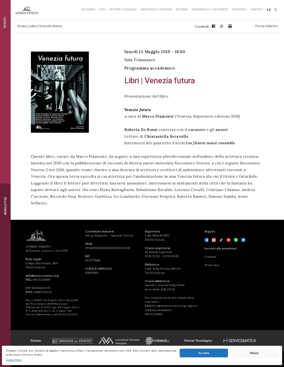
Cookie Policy (14, 360)
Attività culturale (123, 9)
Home (22, 26)
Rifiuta (254, 353)
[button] (276, 10)
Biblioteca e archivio (156, 9)
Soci (102, 9)
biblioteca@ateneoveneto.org (165, 306)
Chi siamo (88, 9)
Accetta (203, 353)
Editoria (182, 9)
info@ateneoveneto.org (42, 275)
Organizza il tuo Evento (210, 9)
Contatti (256, 9)
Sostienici (239, 9)
